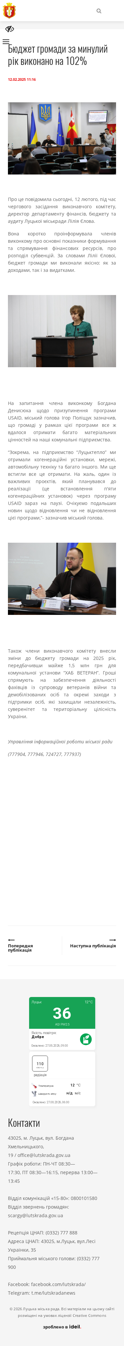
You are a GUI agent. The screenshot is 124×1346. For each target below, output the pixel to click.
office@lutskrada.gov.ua (44, 1155)
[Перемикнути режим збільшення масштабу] (10, 29)
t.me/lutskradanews (53, 1293)
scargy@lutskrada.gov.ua (35, 1215)
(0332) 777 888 (61, 1232)
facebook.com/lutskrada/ (58, 1284)
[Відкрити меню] (6, 42)
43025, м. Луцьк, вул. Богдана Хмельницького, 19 (41, 1146)
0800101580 (84, 1198)
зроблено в (56, 1327)
